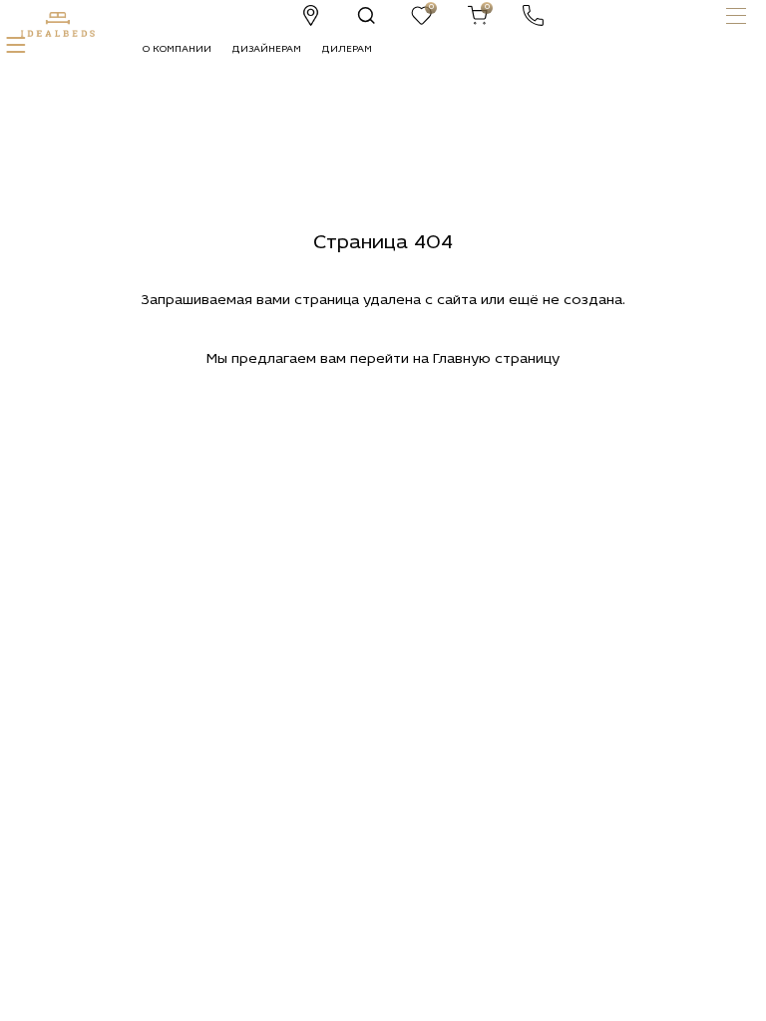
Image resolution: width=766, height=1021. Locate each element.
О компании (177, 49)
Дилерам (346, 49)
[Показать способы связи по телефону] (533, 15)
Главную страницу (496, 359)
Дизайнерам (266, 49)
